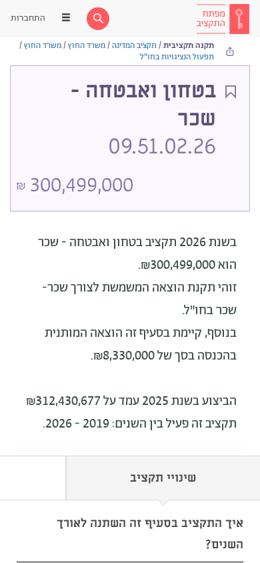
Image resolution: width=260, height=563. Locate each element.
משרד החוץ (86, 45)
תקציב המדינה (134, 45)
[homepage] (222, 18)
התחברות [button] (28, 18)
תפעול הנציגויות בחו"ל (177, 57)
